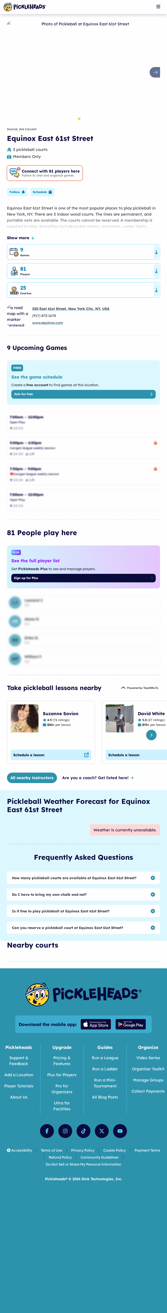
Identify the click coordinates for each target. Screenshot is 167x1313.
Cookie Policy (114, 1150)
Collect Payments (148, 1091)
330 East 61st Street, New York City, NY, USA (70, 308)
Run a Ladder (105, 1068)
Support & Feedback (18, 1060)
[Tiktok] (83, 1131)
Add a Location (18, 1074)
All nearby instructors (31, 777)
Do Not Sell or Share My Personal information (83, 1164)
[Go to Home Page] (24, 7)
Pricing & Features (61, 1060)
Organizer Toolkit (148, 1068)
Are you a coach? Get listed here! (95, 777)
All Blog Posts (105, 1097)
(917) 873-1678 (44, 315)
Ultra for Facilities (61, 1105)
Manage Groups (148, 1080)
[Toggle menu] (158, 6)
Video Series (148, 1057)
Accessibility (21, 1150)
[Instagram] (65, 1131)
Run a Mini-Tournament (105, 1083)
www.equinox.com (47, 322)
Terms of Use (51, 1150)
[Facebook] (47, 1131)
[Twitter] (102, 1131)
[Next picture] (157, 72)
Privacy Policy (82, 1150)
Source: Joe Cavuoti (22, 129)
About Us (18, 1097)
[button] (17, 192)
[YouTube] (120, 1131)
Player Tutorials (18, 1085)
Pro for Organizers (62, 1088)
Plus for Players (62, 1074)
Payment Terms (147, 1150)
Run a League (105, 1057)
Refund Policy (60, 1157)
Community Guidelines (100, 1157)
